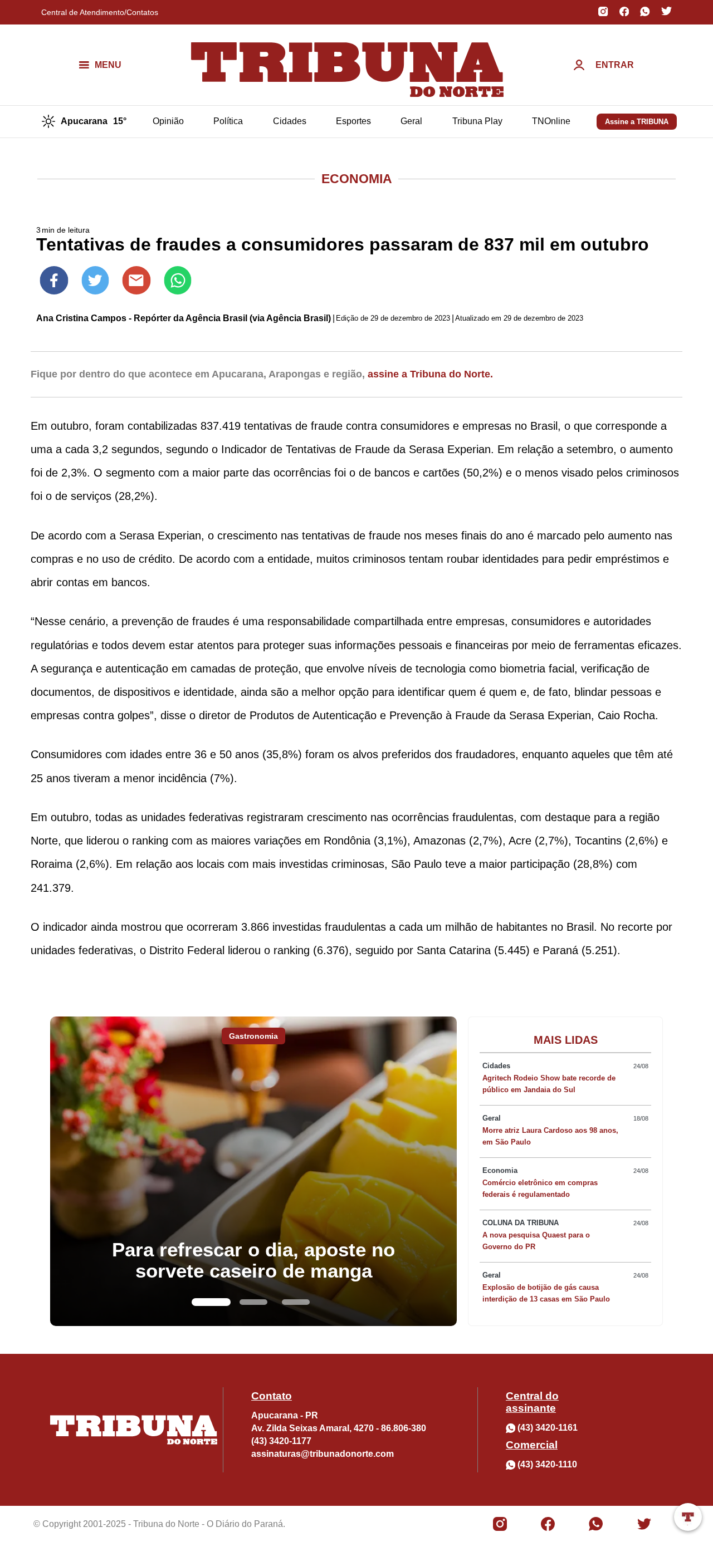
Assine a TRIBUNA (636, 121)
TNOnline (551, 121)
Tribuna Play (477, 121)
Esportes (353, 121)
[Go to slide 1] (211, 1302)
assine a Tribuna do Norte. (430, 374)
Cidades (289, 121)
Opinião (168, 121)
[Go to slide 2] (253, 1302)
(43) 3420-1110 (547, 1464)
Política (228, 121)
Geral (411, 121)
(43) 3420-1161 (547, 1427)
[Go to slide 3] (296, 1302)
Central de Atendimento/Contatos (99, 12)
